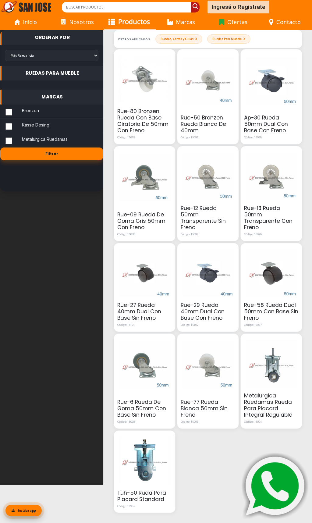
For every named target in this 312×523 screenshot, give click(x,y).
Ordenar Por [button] (52, 37)
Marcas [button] (52, 97)
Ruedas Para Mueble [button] (52, 73)
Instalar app (26, 510)
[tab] (51, 37)
